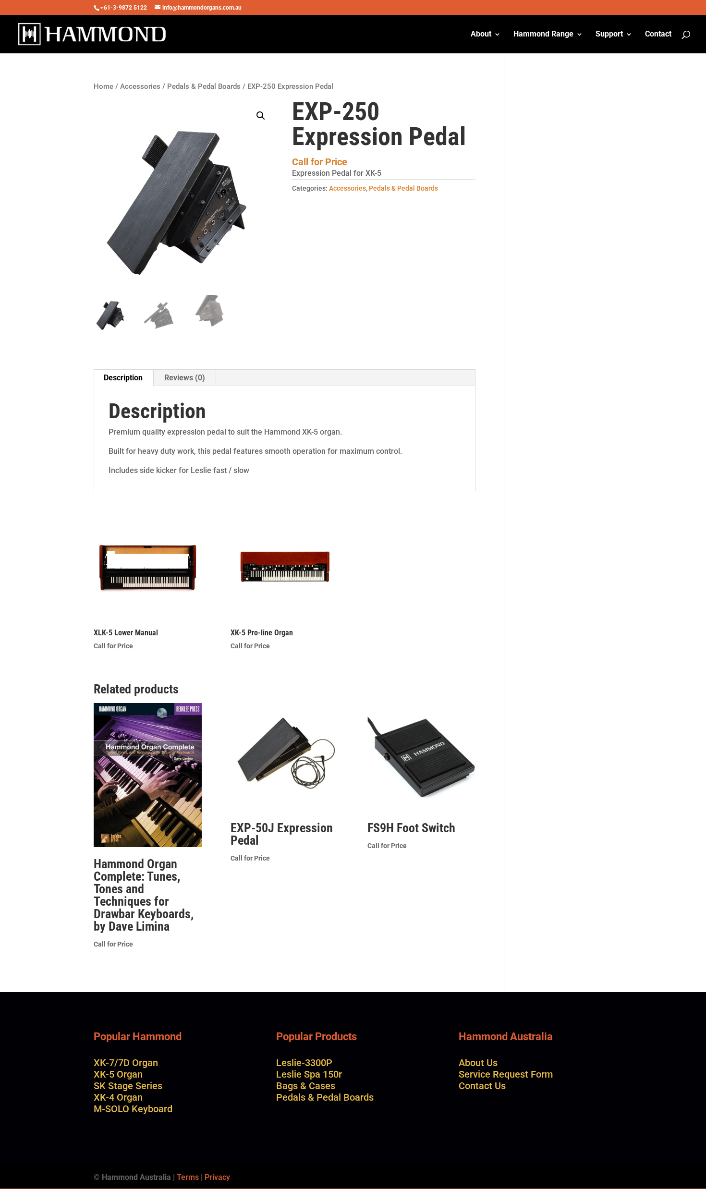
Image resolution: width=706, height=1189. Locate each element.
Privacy (217, 1177)
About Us (478, 1062)
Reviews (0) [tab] (184, 377)
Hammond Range (543, 34)
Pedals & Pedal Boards (204, 86)
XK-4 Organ (118, 1097)
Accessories (140, 86)
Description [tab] (123, 377)
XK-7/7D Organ (126, 1062)
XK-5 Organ (118, 1074)
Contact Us (482, 1086)
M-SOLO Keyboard (133, 1109)
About (481, 34)
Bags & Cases (305, 1086)
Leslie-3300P (304, 1062)
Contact (658, 34)
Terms (188, 1177)
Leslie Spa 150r (309, 1074)
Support (609, 34)
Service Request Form (506, 1074)
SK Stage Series (128, 1086)
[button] (260, 115)
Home (103, 86)
